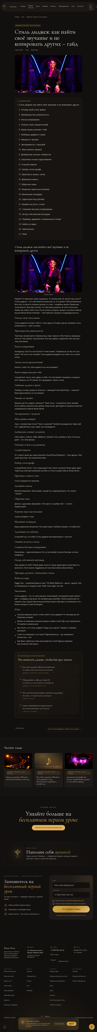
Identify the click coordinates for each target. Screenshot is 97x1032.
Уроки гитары (8, 986)
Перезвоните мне (63, 961)
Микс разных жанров (30, 149)
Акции (51, 990)
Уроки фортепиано (9, 995)
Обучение (13, 7)
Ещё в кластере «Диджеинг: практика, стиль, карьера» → (64, 729)
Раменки (75, 971)
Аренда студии (54, 971)
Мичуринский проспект (79, 976)
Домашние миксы (28, 179)
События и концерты (55, 1005)
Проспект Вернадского (79, 981)
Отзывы (29, 981)
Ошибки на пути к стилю (32, 204)
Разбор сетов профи (30, 169)
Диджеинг (7, 1000)
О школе (29, 971)
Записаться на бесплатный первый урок (48, 828)
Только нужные (59, 1024)
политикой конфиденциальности (74, 900)
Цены (38, 6)
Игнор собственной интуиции (34, 214)
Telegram (53, 960)
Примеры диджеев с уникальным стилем (40, 219)
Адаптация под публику (31, 199)
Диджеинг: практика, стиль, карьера (37, 17)
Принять (71, 1024)
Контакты (80, 6)
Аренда (23, 6)
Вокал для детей (9, 976)
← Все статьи (19, 728)
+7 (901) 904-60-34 (91, 7)
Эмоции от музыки (28, 139)
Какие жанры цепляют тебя (33, 129)
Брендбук (29, 990)
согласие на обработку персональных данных (72, 903)
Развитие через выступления (34, 189)
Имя (54, 880)
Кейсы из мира (27, 224)
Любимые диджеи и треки (32, 134)
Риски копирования (29, 119)
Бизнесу (53, 6)
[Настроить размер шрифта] (4, 1027)
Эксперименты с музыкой (32, 144)
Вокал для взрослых (10, 971)
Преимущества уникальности (34, 114)
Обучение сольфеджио (11, 1005)
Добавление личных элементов (35, 154)
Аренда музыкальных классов (58, 976)
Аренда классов (30, 7)
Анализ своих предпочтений (33, 124)
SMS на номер (54, 954)
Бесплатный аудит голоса (57, 1000)
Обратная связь (28, 184)
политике (28, 1026)
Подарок (45, 6)
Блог (73, 6)
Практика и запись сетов (32, 174)
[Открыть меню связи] (92, 1027)
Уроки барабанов (9, 990)
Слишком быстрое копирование (35, 209)
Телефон (56, 890)
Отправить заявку (72, 909)
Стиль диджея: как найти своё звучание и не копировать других (48, 104)
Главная (17, 17)
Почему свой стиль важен (32, 109)
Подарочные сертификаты (57, 981)
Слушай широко (28, 164)
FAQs (23, 234)
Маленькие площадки (30, 194)
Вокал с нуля (8, 981)
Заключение (26, 229)
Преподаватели (64, 6)
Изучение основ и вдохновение (35, 159)
